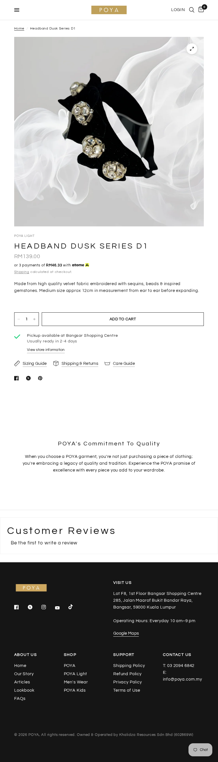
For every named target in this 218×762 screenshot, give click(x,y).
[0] (200, 10)
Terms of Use (126, 690)
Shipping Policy (129, 666)
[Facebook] (20, 607)
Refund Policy (127, 674)
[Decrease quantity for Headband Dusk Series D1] (18, 319)
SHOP (70, 655)
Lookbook (24, 690)
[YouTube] (61, 608)
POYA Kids (75, 690)
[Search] (191, 10)
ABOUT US (25, 655)
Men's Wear (76, 682)
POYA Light (75, 674)
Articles (22, 682)
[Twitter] (34, 607)
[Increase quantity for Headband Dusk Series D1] (34, 319)
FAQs (19, 698)
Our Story (24, 674)
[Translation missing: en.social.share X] (29, 378)
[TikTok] (74, 607)
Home (19, 28)
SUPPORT (124, 655)
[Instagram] (47, 607)
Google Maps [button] (126, 633)
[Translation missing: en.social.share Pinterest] (41, 378)
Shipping (21, 272)
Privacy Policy (127, 682)
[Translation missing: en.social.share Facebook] (17, 378)
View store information (46, 350)
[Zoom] (191, 48)
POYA (70, 666)
